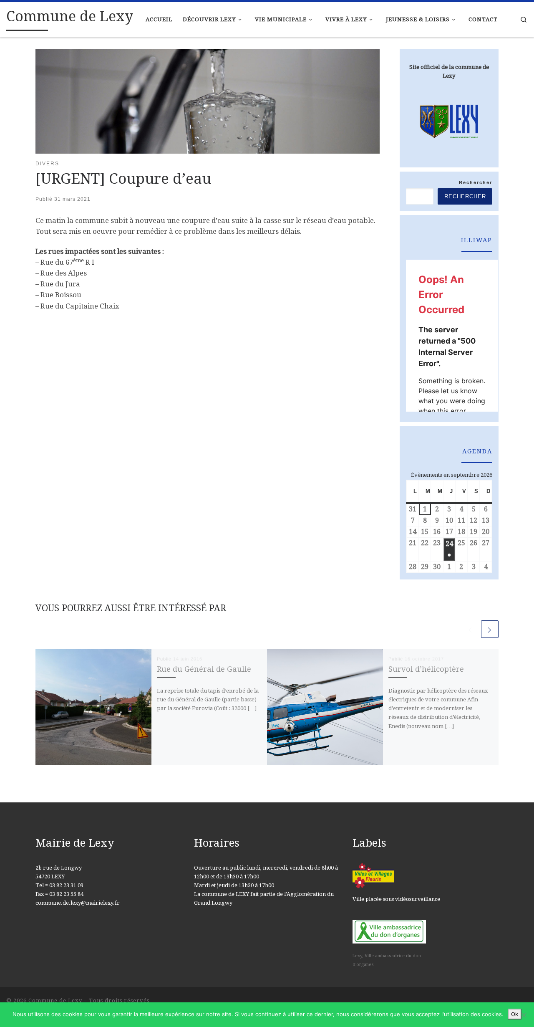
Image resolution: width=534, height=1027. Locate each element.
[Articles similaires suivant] (490, 629)
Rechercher (475, 182)
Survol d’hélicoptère (426, 669)
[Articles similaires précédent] (470, 629)
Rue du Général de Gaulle (204, 669)
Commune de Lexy (55, 1000)
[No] (523, 1015)
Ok (514, 1014)
